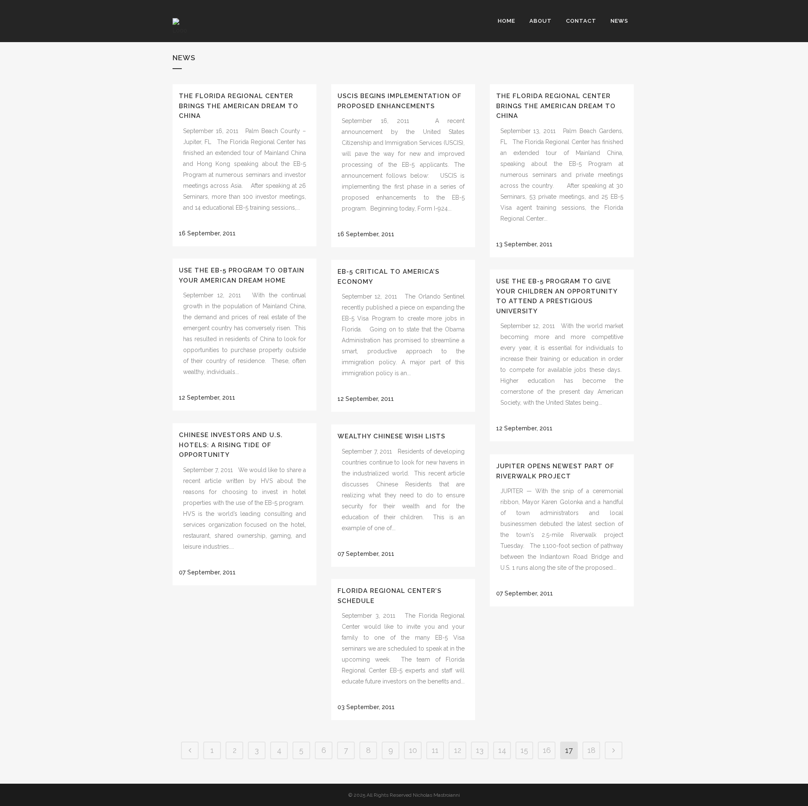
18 (591, 750)
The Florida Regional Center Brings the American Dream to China (238, 106)
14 (502, 750)
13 (480, 750)
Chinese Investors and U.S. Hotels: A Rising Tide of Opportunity (231, 445)
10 (413, 750)
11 (435, 750)
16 (547, 750)
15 (524, 750)
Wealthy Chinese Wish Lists (391, 436)
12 (457, 750)
